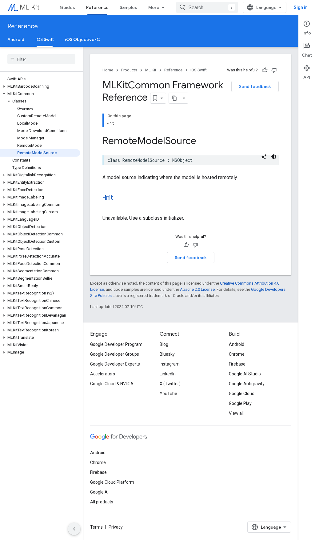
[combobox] (207, 7)
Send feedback (255, 86)
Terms (96, 527)
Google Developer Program (116, 344)
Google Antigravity (247, 383)
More (153, 7)
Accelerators (102, 373)
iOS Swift (44, 39)
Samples (128, 7)
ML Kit (29, 7)
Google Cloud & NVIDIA (112, 383)
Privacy (116, 527)
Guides (67, 7)
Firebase (237, 364)
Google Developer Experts (115, 364)
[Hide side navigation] (74, 529)
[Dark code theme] (274, 157)
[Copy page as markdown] (174, 98)
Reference (97, 7)
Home (107, 70)
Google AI (99, 492)
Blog (164, 344)
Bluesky (167, 354)
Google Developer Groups (114, 354)
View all (236, 413)
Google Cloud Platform (112, 482)
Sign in (301, 7)
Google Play (240, 403)
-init (107, 198)
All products (101, 501)
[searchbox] (41, 59)
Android (15, 39)
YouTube (168, 393)
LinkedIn (168, 373)
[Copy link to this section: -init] (119, 198)
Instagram (170, 364)
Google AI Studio (245, 373)
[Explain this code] (264, 157)
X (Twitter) (170, 383)
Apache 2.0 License (197, 289)
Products (129, 70)
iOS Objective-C (82, 39)
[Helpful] (264, 70)
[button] (40, 86)
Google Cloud (241, 393)
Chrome (237, 354)
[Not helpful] (274, 70)
